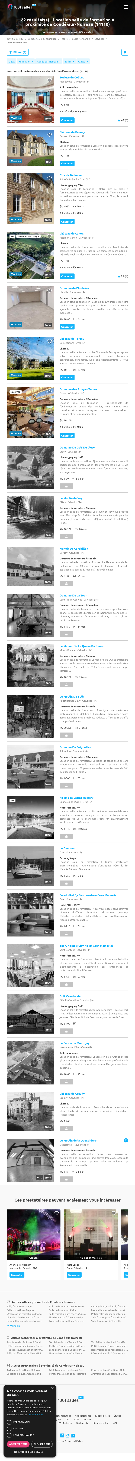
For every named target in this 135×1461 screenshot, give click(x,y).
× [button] (52, 1388)
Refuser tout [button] (42, 1444)
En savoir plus (36, 1414)
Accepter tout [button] (18, 1444)
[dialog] (30, 1421)
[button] (30, 1452)
